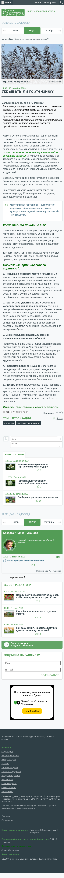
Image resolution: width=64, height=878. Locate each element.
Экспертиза (7, 779)
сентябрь (49, 30)
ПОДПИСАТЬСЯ (50, 675)
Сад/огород (7, 751)
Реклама (5, 816)
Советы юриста (9, 783)
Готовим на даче (9, 767)
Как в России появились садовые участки (36, 612)
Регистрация (50, 2)
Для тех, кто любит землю (40, 11)
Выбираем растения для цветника (38, 497)
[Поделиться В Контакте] (27, 412)
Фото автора (55, 82)
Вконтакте (35, 830)
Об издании (7, 820)
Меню (8, 2)
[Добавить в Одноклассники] (20, 412)
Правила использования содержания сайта (28, 806)
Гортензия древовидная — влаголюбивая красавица (33, 481)
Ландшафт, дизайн (10, 775)
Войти (38, 2)
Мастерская (7, 791)
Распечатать (60, 418)
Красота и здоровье (11, 771)
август (32, 30)
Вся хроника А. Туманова (48, 571)
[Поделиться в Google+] (7, 412)
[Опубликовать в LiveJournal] (14, 412)
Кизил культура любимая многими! (25, 560)
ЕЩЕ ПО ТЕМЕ (14, 454)
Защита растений (10, 755)
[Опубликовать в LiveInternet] (11, 412)
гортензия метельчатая (28, 423)
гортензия (9, 423)
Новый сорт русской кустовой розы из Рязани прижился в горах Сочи (37, 596)
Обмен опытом (8, 787)
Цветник (19, 39)
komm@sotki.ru (49, 859)
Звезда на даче (8, 759)
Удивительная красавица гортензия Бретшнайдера (33, 465)
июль (15, 30)
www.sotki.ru (7, 39)
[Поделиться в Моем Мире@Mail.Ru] (17, 412)
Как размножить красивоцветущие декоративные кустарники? (36, 629)
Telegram (34, 832)
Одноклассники (48, 830)
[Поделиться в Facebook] (4, 412)
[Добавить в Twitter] (24, 412)
